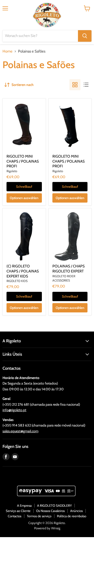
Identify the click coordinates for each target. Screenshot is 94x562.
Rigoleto (12, 171)
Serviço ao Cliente (18, 511)
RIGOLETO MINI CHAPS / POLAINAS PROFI (23, 161)
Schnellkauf (24, 186)
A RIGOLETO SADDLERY (54, 505)
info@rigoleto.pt (14, 410)
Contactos (14, 516)
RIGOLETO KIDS (17, 281)
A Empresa (24, 505)
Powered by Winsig (47, 528)
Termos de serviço (39, 516)
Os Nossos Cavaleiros (50, 511)
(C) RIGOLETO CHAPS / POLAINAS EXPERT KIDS (23, 271)
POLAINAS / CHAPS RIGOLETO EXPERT (68, 268)
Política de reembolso (71, 516)
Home (8, 51)
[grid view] (74, 84)
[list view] (85, 84)
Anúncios (76, 511)
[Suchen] (84, 36)
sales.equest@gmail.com (20, 431)
